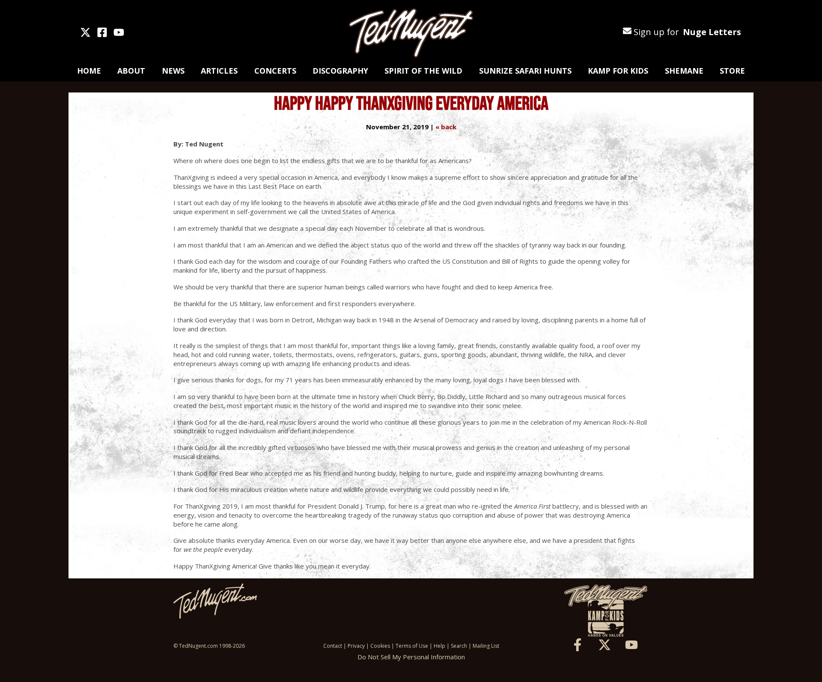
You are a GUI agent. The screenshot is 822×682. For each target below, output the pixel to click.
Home (89, 70)
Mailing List (486, 645)
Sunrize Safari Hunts (525, 70)
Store (732, 70)
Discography (340, 70)
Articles (219, 70)
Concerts (275, 70)
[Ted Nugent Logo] (411, 33)
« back (445, 126)
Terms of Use (412, 645)
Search (459, 645)
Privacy (356, 645)
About (131, 70)
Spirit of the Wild (423, 70)
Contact (332, 645)
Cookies (380, 645)
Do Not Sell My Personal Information (411, 656)
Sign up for (686, 32)
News (173, 70)
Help (439, 645)
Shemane (684, 70)
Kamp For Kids (618, 70)
